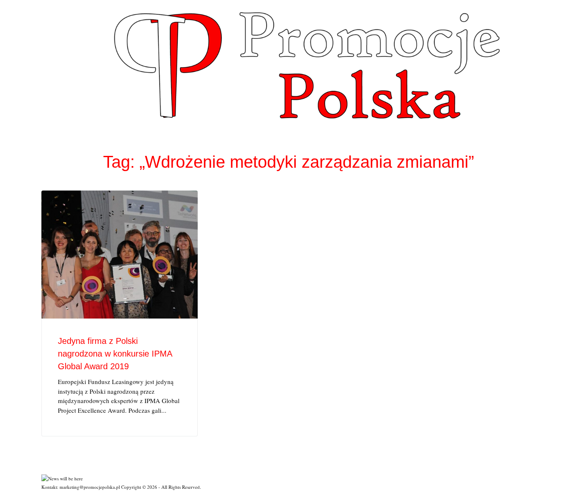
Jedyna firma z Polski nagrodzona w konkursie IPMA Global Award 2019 (115, 353)
